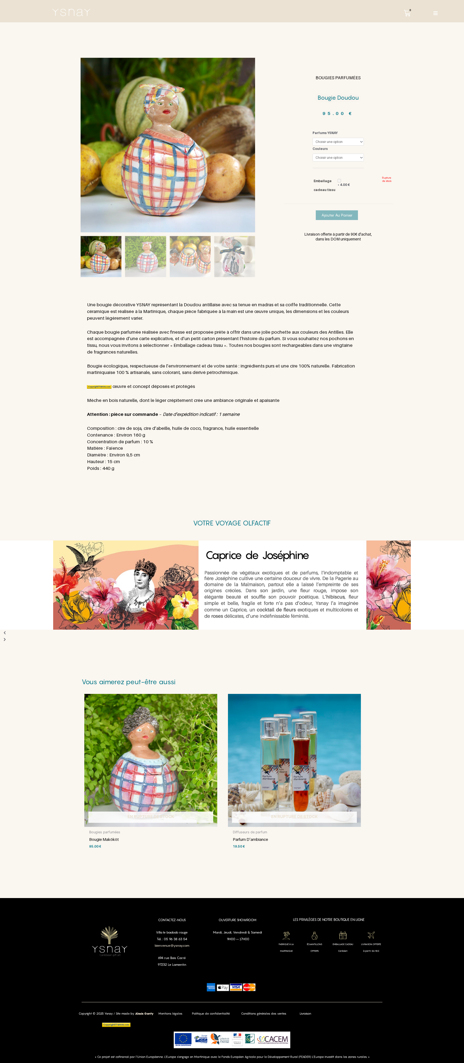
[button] (232, 633)
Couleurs (320, 149)
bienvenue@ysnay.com (172, 945)
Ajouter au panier (336, 215)
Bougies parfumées (338, 77)
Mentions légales (170, 1013)
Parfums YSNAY (325, 133)
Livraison (305, 1013)
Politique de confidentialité (211, 1013)
